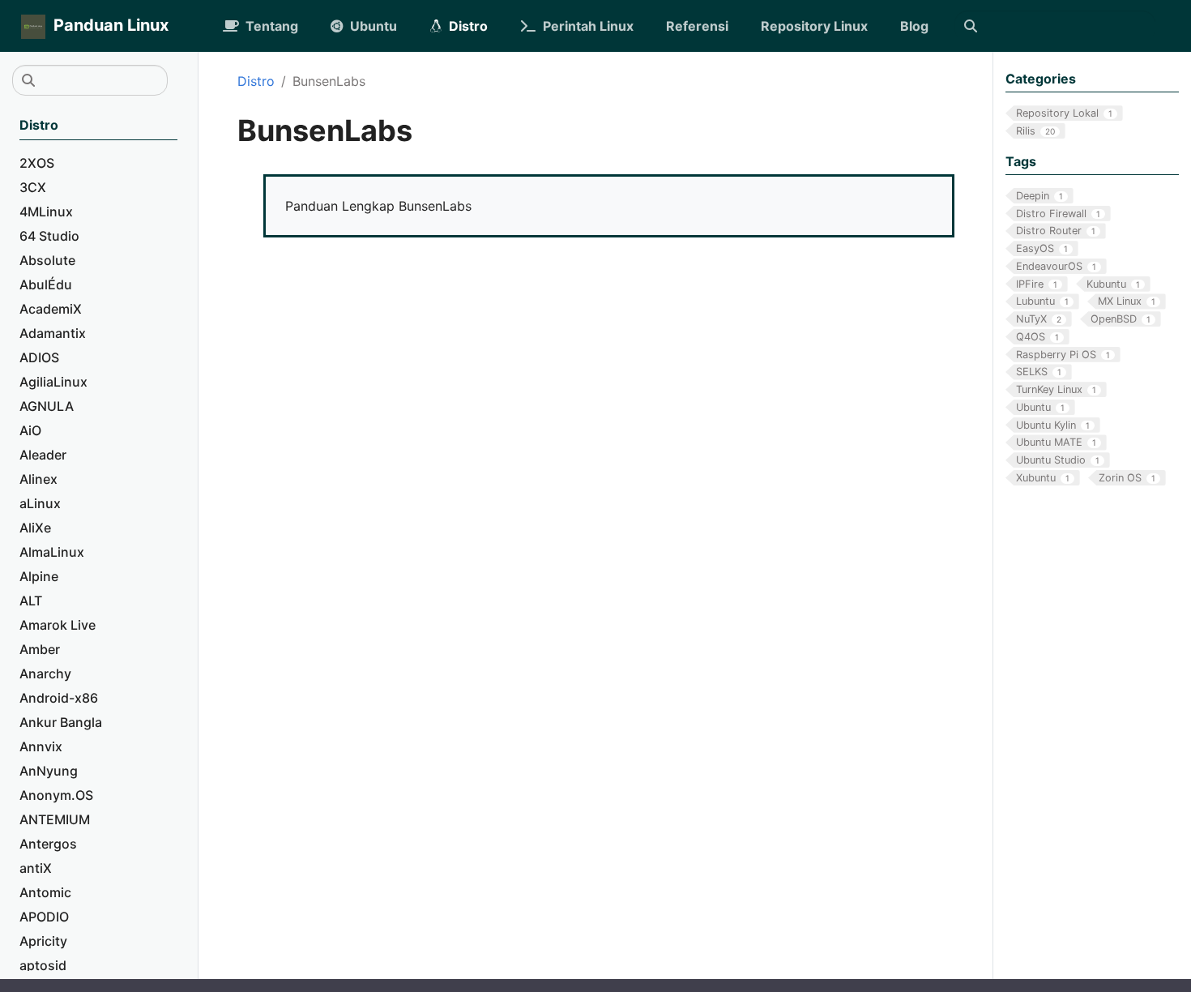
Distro (256, 81)
